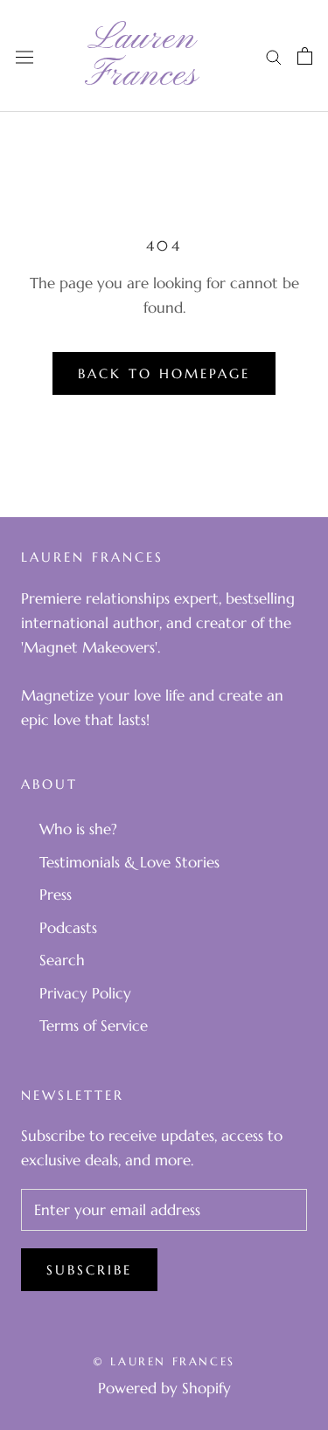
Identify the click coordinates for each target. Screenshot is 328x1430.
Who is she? (78, 829)
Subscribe (89, 1269)
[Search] (274, 56)
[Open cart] (304, 56)
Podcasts (68, 927)
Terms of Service (93, 1025)
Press (55, 894)
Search (62, 960)
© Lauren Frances (164, 1361)
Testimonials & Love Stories (129, 862)
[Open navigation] (24, 55)
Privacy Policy (85, 993)
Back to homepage (164, 373)
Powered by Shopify (164, 1388)
